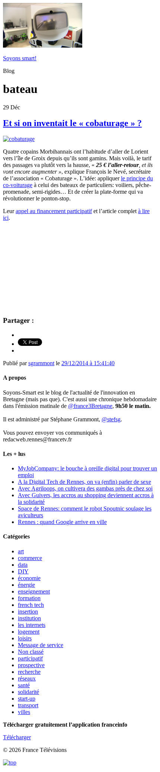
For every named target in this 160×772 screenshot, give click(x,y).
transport (28, 705)
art (21, 551)
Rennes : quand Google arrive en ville (62, 522)
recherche (29, 672)
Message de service (40, 645)
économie (29, 578)
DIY (23, 571)
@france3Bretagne (90, 406)
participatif (30, 658)
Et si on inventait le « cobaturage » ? (72, 123)
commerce (30, 558)
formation (29, 598)
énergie (26, 585)
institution (29, 618)
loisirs (25, 638)
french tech (31, 605)
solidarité (28, 692)
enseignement (34, 591)
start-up (26, 698)
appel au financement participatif (54, 211)
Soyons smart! (19, 58)
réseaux (27, 678)
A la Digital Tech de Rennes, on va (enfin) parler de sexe (84, 482)
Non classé (31, 652)
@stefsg (111, 419)
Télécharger (17, 737)
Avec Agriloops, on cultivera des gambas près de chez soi (85, 488)
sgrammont (41, 363)
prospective (31, 665)
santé (24, 685)
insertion (28, 611)
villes (24, 712)
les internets (31, 625)
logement (28, 631)
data (23, 565)
